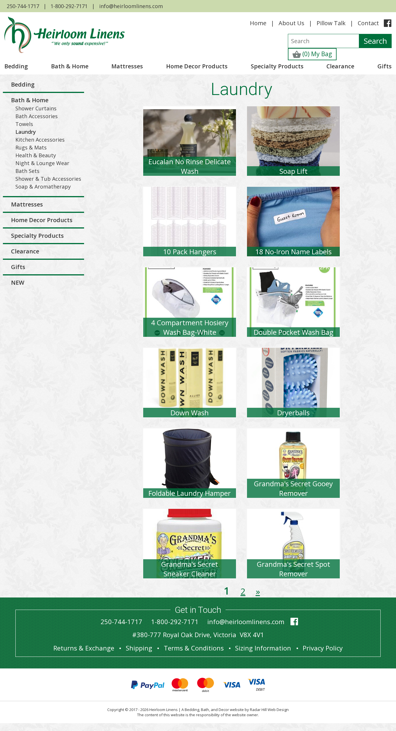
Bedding (16, 66)
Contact (368, 23)
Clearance (340, 66)
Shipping (139, 648)
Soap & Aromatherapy (43, 186)
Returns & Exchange (83, 648)
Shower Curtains (36, 108)
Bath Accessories (36, 116)
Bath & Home (69, 66)
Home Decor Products (197, 66)
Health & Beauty (35, 155)
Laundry (25, 131)
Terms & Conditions (194, 648)
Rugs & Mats (31, 147)
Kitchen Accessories (40, 139)
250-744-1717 (23, 6)
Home (258, 23)
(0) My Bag (316, 54)
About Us (291, 23)
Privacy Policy (323, 648)
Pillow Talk (331, 23)
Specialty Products (277, 66)
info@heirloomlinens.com (131, 6)
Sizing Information (263, 648)
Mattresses (127, 66)
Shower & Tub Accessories (48, 178)
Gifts (384, 66)
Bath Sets (27, 170)
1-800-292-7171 (69, 6)
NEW (17, 282)
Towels (24, 123)
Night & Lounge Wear (42, 163)
